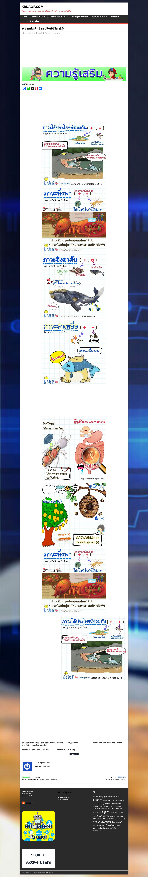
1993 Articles (51, 763)
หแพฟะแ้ (118, 825)
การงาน (108, 803)
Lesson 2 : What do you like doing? (107, 743)
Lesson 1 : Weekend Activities (35, 749)
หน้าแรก (24, 17)
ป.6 (107, 816)
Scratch (121, 800)
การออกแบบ (96, 808)
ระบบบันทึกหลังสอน (63, 799)
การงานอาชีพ (117, 803)
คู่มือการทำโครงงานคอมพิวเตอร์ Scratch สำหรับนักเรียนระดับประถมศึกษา (38, 744)
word (94, 804)
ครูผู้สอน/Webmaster (99, 17)
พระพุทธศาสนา (119, 816)
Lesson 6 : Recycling (66, 749)
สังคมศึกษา (110, 825)
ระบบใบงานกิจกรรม (63, 797)
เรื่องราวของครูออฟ (50, 33)
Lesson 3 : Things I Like (67, 743)
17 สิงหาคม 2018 (30, 33)
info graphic (103, 796)
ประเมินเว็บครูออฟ (27, 792)
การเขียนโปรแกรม (107, 808)
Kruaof (97, 800)
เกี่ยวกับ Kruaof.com (38, 17)
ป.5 (104, 816)
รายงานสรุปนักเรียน (27, 796)
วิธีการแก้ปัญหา (97, 825)
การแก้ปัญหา (118, 808)
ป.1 (119, 812)
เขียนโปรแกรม (104, 828)
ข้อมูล (94, 812)
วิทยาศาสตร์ (117, 822)
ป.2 (122, 812)
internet (110, 796)
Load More (74, 754)
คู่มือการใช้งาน (26, 794)
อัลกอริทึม (96, 828)
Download (115, 17)
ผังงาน (111, 816)
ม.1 (101, 818)
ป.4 (100, 816)
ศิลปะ (103, 825)
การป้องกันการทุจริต (98, 806)
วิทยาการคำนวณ (108, 819)
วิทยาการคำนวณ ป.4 (120, 818)
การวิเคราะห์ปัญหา (117, 806)
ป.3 (97, 816)
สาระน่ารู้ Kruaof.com (80, 17)
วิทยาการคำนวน (102, 822)
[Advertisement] (74, 51)
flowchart (95, 796)
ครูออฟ (40, 33)
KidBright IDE (117, 796)
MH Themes (49, 872)
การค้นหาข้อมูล (101, 804)
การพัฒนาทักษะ (108, 806)
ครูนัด (99, 812)
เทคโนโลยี (113, 828)
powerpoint (106, 800)
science (114, 800)
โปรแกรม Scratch (97, 830)
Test (23, 21)
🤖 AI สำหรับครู (34, 21)
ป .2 (94, 816)
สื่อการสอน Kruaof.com (58, 17)
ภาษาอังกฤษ (96, 818)
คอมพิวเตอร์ (114, 812)
